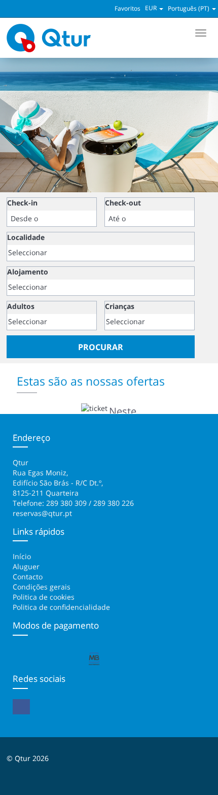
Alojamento (27, 271)
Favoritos (127, 8)
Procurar (100, 347)
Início (22, 556)
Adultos (20, 306)
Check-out (123, 203)
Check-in (22, 203)
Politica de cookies (44, 597)
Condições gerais (41, 587)
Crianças (119, 306)
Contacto (28, 576)
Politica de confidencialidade (61, 607)
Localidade (26, 237)
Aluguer (26, 566)
